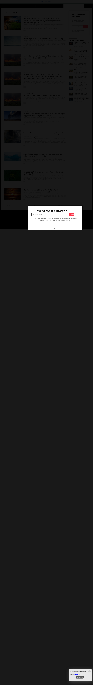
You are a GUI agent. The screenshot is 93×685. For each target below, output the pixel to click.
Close (55, 228)
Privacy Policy (77, 674)
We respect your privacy (48, 221)
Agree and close (80, 677)
